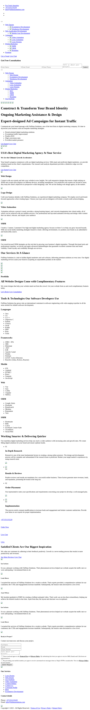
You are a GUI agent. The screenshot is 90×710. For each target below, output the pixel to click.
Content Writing (10, 684)
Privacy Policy (35, 656)
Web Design (9, 25)
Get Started (5, 144)
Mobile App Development (20, 33)
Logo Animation (17, 40)
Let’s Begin (5, 292)
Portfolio (8, 52)
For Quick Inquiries (12, 5)
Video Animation (17, 37)
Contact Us (9, 686)
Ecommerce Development (20, 27)
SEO (11, 91)
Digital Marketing (11, 44)
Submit (85, 67)
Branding (14, 50)
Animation (9, 35)
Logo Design (9, 676)
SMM (13, 46)
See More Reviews (7, 557)
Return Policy (57, 708)
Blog (7, 690)
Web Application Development (16, 31)
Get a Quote (5, 56)
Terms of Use (24, 656)
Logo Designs (16, 42)
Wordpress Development (20, 29)
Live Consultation (15, 292)
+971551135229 (11, 7)
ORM (13, 48)
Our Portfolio (9, 99)
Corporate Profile (11, 688)
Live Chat (13, 56)
